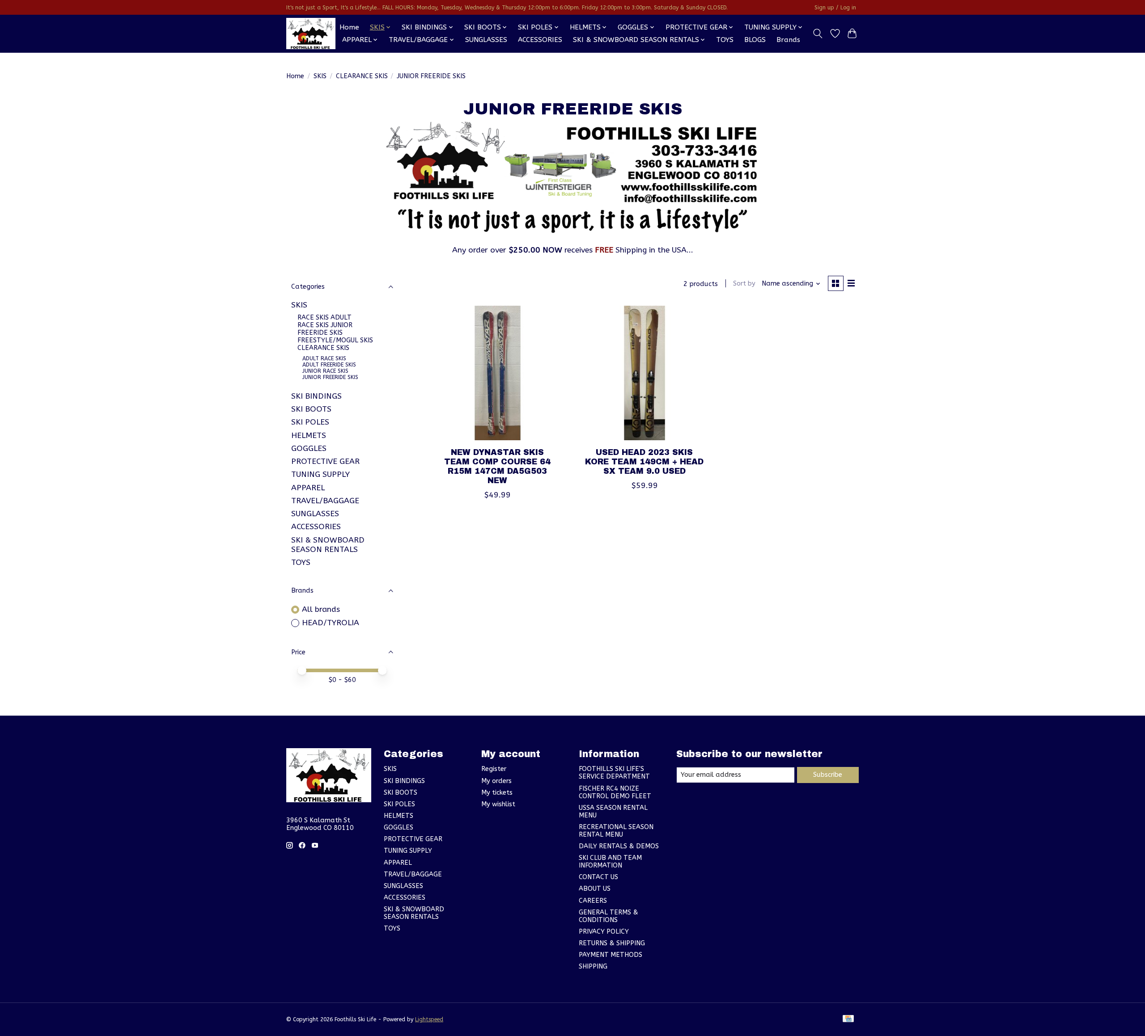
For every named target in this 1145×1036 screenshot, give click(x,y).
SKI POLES (310, 422)
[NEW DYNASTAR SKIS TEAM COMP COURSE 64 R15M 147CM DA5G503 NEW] (497, 373)
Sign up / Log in (835, 7)
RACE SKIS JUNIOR (324, 325)
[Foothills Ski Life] (310, 33)
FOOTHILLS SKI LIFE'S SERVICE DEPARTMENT (614, 772)
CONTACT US (598, 877)
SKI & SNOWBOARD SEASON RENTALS (328, 544)
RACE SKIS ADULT (324, 317)
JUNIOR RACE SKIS (325, 371)
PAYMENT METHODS (610, 955)
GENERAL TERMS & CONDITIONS (608, 916)
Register (493, 769)
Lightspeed (429, 1019)
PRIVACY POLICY (604, 931)
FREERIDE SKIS (320, 333)
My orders (496, 781)
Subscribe (827, 775)
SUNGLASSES (486, 40)
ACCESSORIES (540, 40)
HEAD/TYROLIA (330, 622)
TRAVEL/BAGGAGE (325, 500)
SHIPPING (593, 966)
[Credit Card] (848, 1019)
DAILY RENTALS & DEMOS (619, 846)
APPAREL (308, 488)
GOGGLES (309, 448)
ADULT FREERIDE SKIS (329, 365)
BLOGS (755, 40)
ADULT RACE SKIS (324, 358)
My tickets (497, 792)
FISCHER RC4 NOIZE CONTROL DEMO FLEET (615, 792)
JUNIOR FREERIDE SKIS (330, 377)
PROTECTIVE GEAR (325, 461)
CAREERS (593, 901)
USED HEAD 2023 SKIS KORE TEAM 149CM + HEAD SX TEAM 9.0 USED (644, 462)
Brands (788, 40)
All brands (321, 609)
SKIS (320, 76)
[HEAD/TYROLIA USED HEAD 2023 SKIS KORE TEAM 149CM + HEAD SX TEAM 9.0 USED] (644, 373)
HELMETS (308, 435)
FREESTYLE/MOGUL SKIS (335, 340)
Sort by (744, 283)
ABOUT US (595, 889)
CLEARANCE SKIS (362, 76)
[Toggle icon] (817, 33)
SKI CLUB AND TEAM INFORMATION (610, 861)
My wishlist (498, 804)
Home (349, 27)
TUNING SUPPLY (320, 474)
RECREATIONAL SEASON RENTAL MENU (616, 830)
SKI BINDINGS (316, 396)
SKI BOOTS (311, 409)
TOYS (725, 40)
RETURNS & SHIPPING (612, 943)
